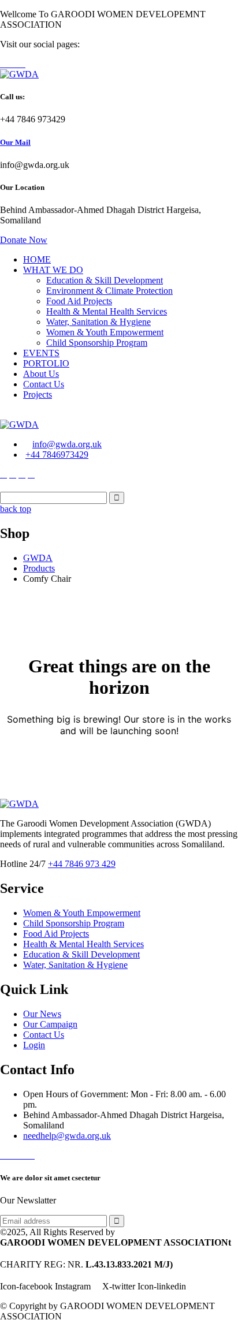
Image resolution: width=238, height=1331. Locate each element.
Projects (37, 394)
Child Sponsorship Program (96, 342)
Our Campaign (50, 1024)
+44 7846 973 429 (82, 864)
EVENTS (41, 353)
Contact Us (43, 384)
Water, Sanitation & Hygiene (98, 322)
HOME (37, 259)
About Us (41, 374)
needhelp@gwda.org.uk (67, 1136)
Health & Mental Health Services (106, 311)
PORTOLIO (46, 363)
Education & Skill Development (104, 280)
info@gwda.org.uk (67, 444)
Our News (42, 1014)
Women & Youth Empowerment (104, 332)
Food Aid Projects (79, 301)
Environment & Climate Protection (109, 291)
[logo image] (19, 424)
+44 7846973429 (56, 454)
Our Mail (15, 142)
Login (34, 1045)
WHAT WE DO (53, 270)
